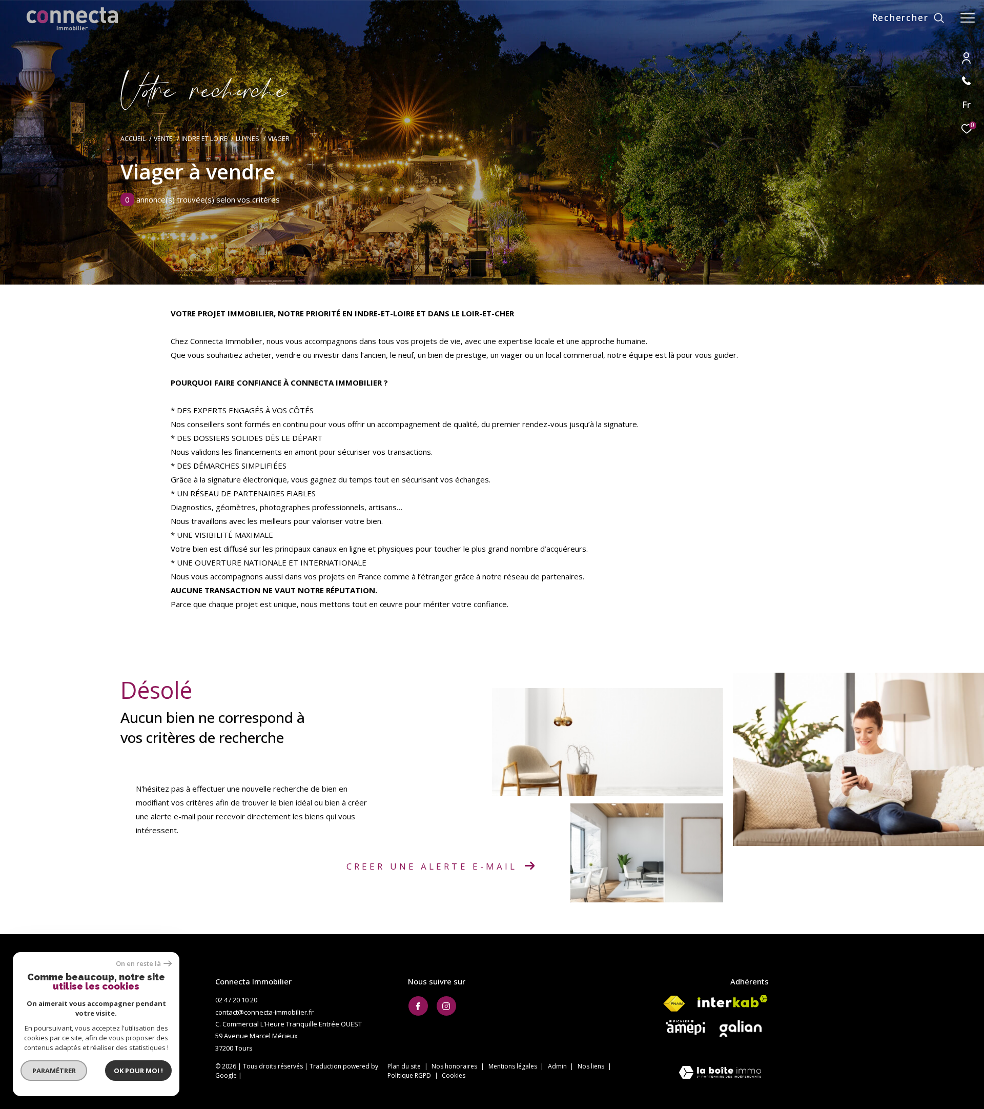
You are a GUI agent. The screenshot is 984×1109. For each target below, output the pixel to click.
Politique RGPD (409, 1075)
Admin (558, 1066)
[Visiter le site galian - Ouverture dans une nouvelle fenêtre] (741, 1028)
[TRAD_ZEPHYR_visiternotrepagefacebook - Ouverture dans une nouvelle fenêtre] (418, 1006)
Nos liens (592, 1066)
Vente (163, 138)
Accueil (133, 138)
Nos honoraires (455, 1066)
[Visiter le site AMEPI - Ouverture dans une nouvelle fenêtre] (685, 1027)
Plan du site (404, 1066)
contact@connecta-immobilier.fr (264, 1012)
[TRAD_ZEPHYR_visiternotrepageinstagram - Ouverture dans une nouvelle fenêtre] (446, 1006)
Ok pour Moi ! (138, 1070)
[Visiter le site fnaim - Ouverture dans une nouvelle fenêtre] (674, 1004)
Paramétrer (54, 1070)
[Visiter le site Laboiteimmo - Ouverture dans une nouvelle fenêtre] (720, 1073)
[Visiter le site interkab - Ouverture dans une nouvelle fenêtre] (733, 1001)
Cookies (453, 1075)
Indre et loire (204, 138)
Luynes (247, 138)
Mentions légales (513, 1066)
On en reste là (138, 963)
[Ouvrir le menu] (967, 18)
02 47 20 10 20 (236, 999)
